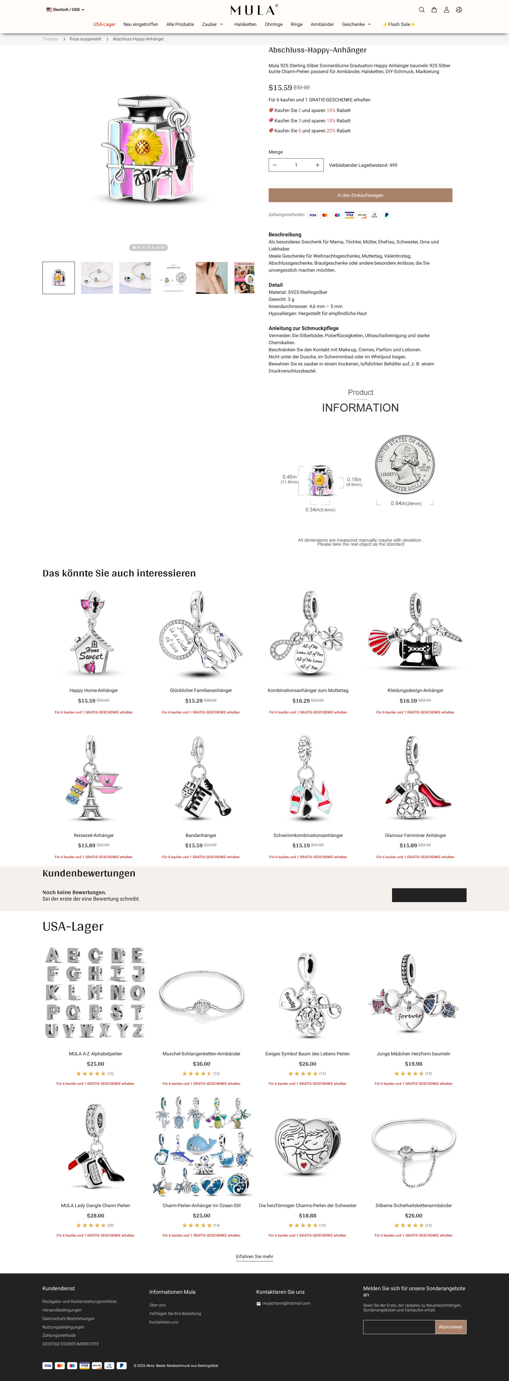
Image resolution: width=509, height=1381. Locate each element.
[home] (254, 9)
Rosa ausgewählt (86, 39)
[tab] (134, 247)
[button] (58, 278)
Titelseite (50, 39)
